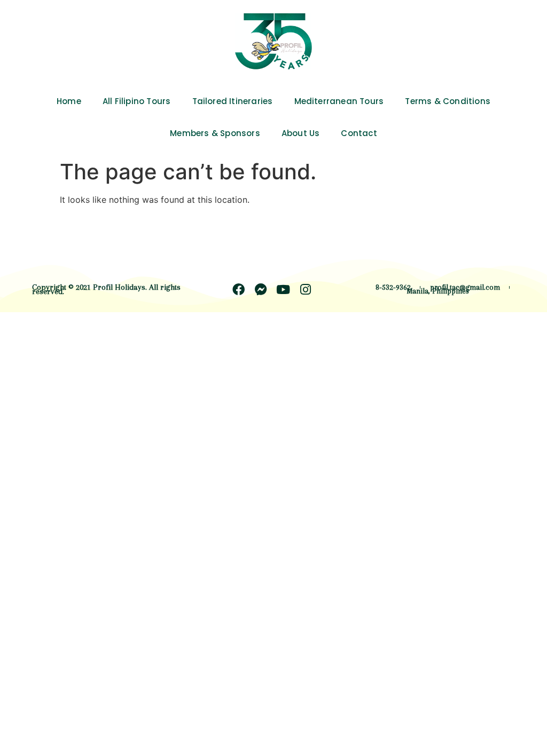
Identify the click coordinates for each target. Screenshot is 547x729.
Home (69, 101)
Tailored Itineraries (232, 101)
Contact (359, 133)
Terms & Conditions (447, 101)
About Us (301, 133)
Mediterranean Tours (339, 101)
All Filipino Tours (137, 101)
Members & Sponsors (215, 133)
